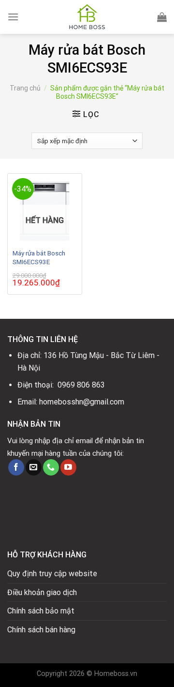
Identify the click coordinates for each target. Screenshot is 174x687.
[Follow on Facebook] (16, 467)
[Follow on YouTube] (68, 467)
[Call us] (51, 467)
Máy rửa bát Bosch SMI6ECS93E (39, 257)
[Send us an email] (34, 467)
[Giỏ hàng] (162, 17)
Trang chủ (25, 88)
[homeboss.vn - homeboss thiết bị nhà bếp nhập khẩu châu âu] (87, 17)
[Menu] (13, 17)
